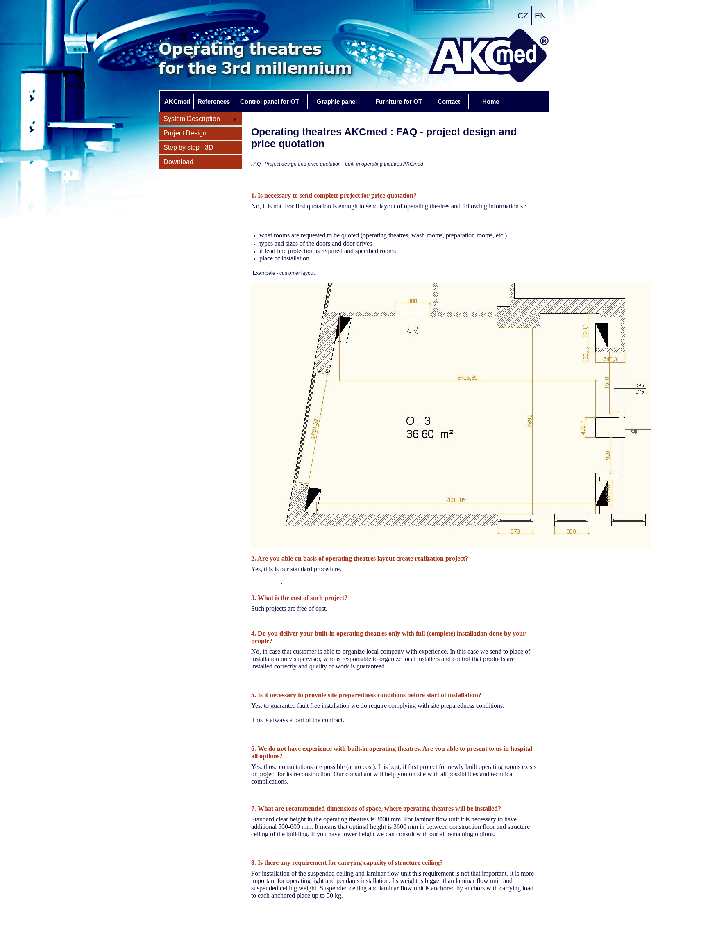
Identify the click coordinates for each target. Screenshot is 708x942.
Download (178, 161)
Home (490, 101)
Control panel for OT (269, 101)
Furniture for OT (398, 101)
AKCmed (177, 101)
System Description (189, 119)
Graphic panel (337, 101)
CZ (522, 15)
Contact (449, 101)
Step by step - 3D (188, 147)
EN (540, 15)
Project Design (184, 133)
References (213, 101)
